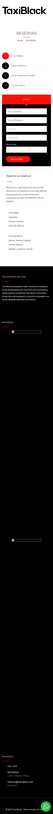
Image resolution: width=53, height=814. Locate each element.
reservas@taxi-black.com (20, 781)
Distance (26, 99)
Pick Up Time (11, 144)
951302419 (12, 772)
